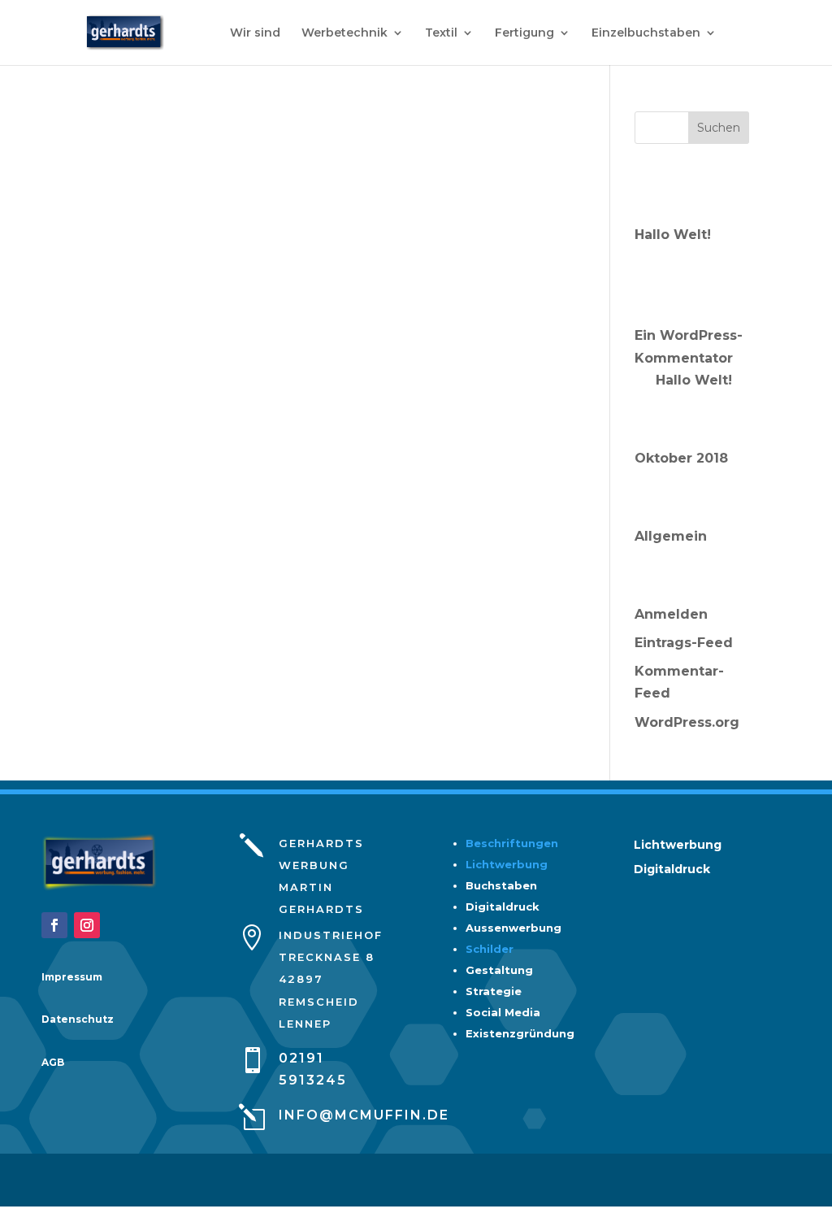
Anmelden (671, 614)
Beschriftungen (512, 843)
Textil (441, 33)
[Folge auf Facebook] (54, 925)
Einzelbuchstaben (646, 33)
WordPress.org (687, 722)
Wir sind (255, 33)
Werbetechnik (344, 33)
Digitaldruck (672, 869)
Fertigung (524, 33)
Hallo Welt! (673, 234)
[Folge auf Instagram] (87, 925)
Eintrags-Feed (684, 642)
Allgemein (671, 536)
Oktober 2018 (681, 458)
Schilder (490, 948)
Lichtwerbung (507, 864)
